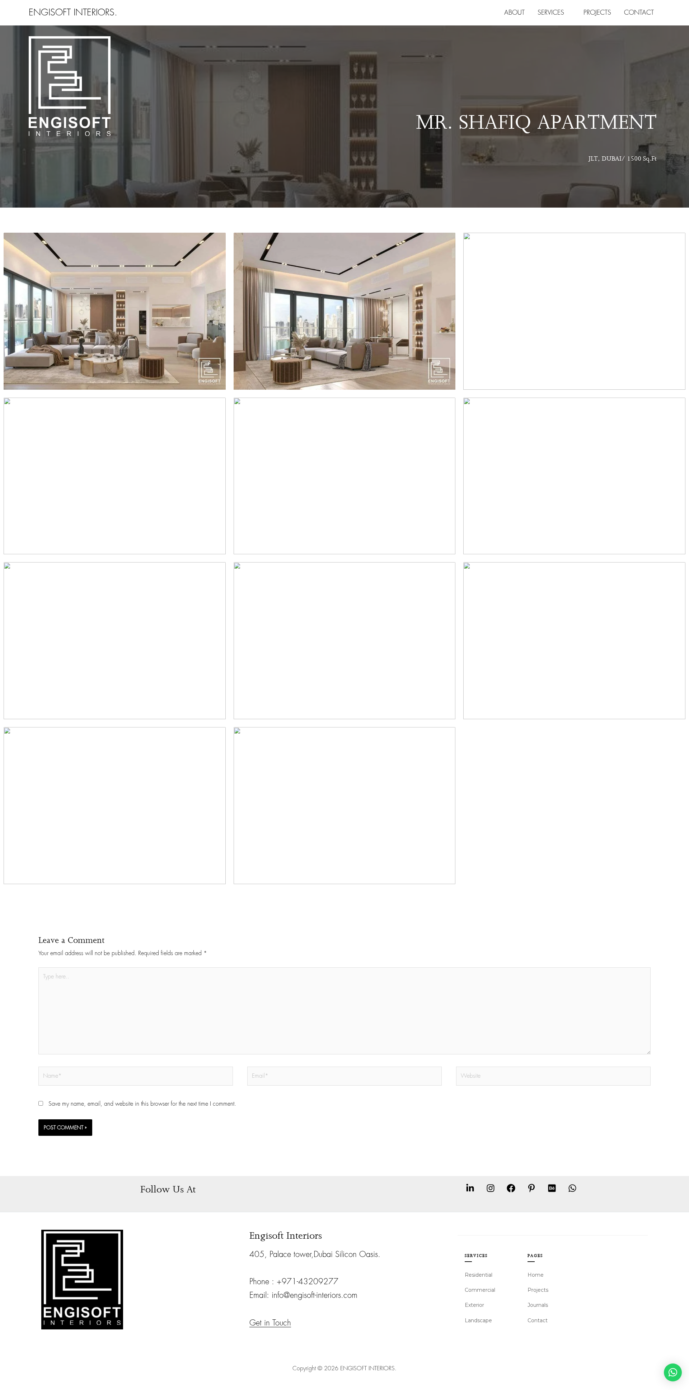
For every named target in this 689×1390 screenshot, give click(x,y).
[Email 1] (531, 1188)
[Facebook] (511, 1188)
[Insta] (490, 1188)
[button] (673, 1372)
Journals (538, 1305)
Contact (639, 12)
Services (551, 12)
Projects (597, 12)
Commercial (480, 1290)
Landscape (478, 1320)
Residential (478, 1275)
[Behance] (552, 1188)
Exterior (474, 1305)
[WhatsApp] (572, 1188)
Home (536, 1275)
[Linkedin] (470, 1188)
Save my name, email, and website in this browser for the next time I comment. (142, 1104)
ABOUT (514, 12)
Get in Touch (270, 1323)
